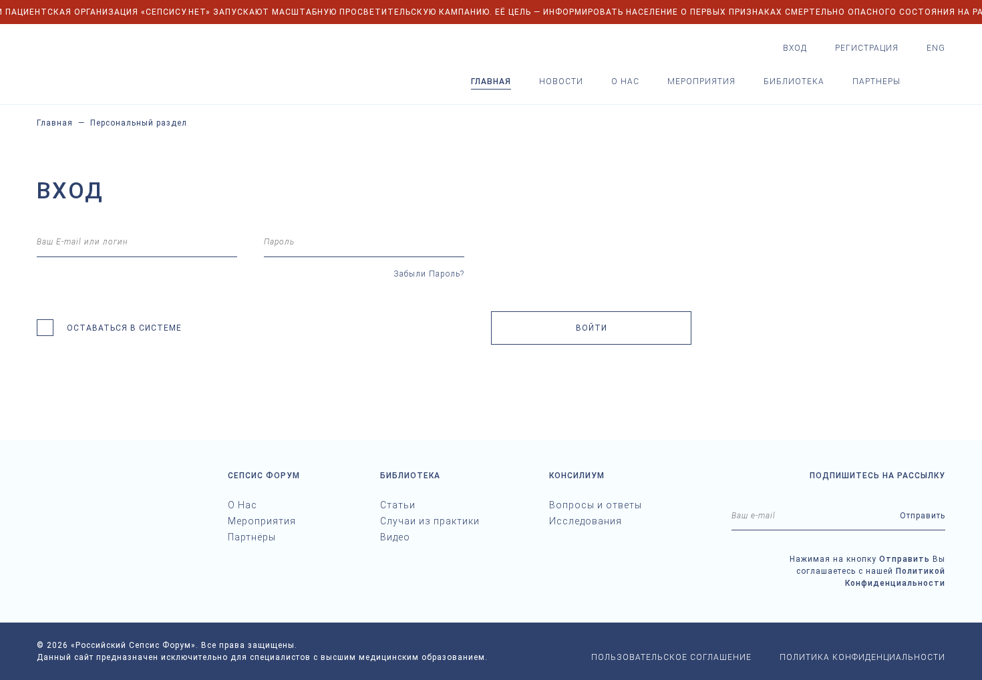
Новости (561, 81)
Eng (936, 48)
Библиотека (794, 81)
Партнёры (252, 537)
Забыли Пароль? (428, 274)
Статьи (398, 505)
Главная (491, 81)
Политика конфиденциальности (862, 657)
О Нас (242, 505)
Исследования (585, 521)
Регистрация (866, 48)
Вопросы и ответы (595, 505)
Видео (395, 537)
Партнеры (876, 81)
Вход (795, 48)
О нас (625, 81)
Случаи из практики (430, 521)
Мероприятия (701, 81)
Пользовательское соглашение (671, 657)
